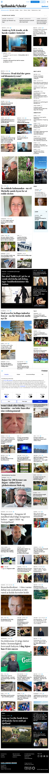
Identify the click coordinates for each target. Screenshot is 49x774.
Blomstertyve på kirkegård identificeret (41, 102)
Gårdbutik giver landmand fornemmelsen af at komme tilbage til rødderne (23, 622)
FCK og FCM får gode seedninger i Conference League (40, 316)
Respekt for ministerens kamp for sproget (40, 218)
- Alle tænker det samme (7, 346)
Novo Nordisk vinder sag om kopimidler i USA (8, 256)
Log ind (42, 1)
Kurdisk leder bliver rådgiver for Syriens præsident (39, 152)
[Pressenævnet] (29, 767)
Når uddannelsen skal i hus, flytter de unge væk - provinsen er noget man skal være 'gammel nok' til (40, 717)
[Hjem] (2, 2)
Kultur (7, 136)
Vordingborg (3, 218)
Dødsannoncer (35, 10)
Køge (2, 617)
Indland (24, 253)
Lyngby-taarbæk (37, 105)
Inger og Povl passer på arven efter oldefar (7, 222)
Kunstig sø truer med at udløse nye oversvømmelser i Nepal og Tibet (41, 119)
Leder (41, 215)
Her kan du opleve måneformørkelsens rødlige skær (7, 365)
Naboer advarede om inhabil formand (7, 103)
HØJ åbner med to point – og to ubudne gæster (8, 696)
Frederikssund (36, 91)
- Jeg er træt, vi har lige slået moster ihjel (40, 642)
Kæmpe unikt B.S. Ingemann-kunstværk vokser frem (40, 439)
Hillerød (2, 101)
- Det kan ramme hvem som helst (40, 32)
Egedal (2, 693)
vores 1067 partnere (8, 380)
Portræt (8, 715)
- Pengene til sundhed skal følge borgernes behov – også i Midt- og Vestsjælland (15, 518)
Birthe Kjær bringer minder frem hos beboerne (7, 458)
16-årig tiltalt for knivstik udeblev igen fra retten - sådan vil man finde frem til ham (24, 678)
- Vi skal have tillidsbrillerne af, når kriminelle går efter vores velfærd (40, 621)
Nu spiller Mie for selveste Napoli (39, 478)
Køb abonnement (35, 1)
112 (41, 105)
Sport (39, 10)
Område (16, 10)
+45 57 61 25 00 (7, 769)
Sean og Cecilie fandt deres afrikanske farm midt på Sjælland (15, 721)
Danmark (35, 331)
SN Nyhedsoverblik (5, 10)
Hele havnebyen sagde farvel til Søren (39, 495)
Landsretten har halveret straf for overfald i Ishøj (22, 238)
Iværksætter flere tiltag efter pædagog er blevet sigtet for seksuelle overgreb (24, 697)
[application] (16, 43)
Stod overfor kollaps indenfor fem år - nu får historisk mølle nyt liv (15, 316)
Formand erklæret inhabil (22, 138)
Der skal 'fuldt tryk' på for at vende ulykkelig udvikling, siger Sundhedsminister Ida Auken (16, 280)
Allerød (3, 18)
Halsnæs (35, 492)
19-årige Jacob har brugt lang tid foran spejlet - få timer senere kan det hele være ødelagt (8, 140)
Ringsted (35, 27)
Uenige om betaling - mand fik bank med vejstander (23, 439)
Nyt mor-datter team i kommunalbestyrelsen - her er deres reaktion (8, 238)
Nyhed (8, 27)
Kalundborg (3, 310)
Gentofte (4, 27)
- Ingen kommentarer (40, 570)
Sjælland (37, 189)
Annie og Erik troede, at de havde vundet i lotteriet (15, 31)
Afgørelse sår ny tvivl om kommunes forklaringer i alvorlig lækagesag (24, 570)
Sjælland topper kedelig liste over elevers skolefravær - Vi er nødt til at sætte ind (40, 459)
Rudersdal (36, 547)
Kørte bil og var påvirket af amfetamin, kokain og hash (41, 83)
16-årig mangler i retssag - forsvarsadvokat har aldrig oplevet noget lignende (23, 366)
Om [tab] (42, 374)
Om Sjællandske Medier (29, 753)
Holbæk (34, 732)
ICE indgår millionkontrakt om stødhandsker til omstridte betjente (41, 133)
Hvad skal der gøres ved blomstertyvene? (15, 75)
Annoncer (3, 756)
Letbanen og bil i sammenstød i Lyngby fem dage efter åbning (40, 109)
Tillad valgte (24, 401)
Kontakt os (15, 756)
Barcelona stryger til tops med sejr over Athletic (40, 351)
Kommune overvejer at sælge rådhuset (38, 77)
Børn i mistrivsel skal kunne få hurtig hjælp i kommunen (40, 273)
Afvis (9, 401)
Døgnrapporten (10, 18)
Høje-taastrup (20, 361)
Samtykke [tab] (6, 374)
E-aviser (28, 1)
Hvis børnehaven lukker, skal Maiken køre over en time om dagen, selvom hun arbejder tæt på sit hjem (40, 52)
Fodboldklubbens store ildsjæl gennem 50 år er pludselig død (7, 121)
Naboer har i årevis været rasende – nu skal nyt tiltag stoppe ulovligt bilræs (8, 678)
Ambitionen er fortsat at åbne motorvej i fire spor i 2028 (41, 696)
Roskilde (35, 511)
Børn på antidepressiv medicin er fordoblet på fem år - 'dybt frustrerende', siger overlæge (40, 292)
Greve (20, 18)
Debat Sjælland (9, 511)
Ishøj (18, 235)
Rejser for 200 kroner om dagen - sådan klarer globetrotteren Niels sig (14, 482)
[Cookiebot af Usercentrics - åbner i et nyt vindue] (42, 371)
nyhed (39, 74)
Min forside (12, 10)
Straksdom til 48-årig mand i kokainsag (7, 620)
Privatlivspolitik (27, 755)
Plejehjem (40, 566)
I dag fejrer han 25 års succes (41, 95)
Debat (29, 10)
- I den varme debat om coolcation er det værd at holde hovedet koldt (40, 194)
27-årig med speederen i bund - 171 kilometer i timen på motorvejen (26, 22)
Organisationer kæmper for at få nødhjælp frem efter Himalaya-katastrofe (40, 139)
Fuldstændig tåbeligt (24, 121)
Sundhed (39, 27)
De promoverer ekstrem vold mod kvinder (40, 146)
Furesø (2, 343)
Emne (21, 10)
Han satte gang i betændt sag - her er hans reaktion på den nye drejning (41, 551)
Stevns (2, 235)
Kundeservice (4, 753)
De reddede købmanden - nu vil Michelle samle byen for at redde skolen (16, 191)
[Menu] (47, 2)
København (3, 253)
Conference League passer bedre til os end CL (40, 334)
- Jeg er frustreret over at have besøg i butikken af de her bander (8, 440)
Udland (35, 115)
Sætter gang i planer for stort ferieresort (41, 405)
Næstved (35, 48)
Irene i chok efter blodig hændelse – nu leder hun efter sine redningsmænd (15, 408)
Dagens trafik (8, 568)
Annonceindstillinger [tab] (30, 374)
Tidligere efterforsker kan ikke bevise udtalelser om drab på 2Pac (40, 126)
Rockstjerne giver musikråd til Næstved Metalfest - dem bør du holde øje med (40, 678)
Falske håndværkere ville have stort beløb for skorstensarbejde (8, 22)
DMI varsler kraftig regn (24, 255)
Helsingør (39, 18)
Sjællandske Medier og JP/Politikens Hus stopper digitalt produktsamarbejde (23, 551)
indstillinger (22, 386)
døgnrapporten (40, 80)
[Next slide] (46, 170)
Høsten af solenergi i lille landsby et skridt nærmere (39, 735)
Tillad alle (40, 401)
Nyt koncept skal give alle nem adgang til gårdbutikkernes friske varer (24, 459)
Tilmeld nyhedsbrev (17, 755)
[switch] (18, 397)
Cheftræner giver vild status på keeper (40, 515)
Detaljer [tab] (18, 374)
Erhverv (25, 10)
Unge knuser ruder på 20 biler (40, 88)
